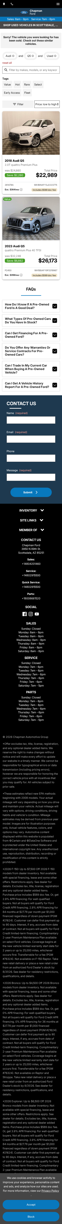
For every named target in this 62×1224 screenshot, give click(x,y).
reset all (7, 62)
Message (19, 470)
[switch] (58, 4)
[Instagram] (30, 614)
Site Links (28, 520)
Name (17, 413)
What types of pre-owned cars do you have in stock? (28, 320)
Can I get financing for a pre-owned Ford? (26, 334)
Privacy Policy (50, 1190)
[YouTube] (37, 614)
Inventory (28, 510)
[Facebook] (24, 614)
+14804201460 (31, 563)
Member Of (28, 530)
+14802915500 (31, 575)
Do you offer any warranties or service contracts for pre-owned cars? (27, 351)
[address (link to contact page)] (4, 4)
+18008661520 (31, 598)
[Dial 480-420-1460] (12, 4)
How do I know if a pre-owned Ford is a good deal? (27, 306)
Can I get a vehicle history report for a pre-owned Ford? (27, 385)
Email (17, 432)
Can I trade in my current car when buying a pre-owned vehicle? (26, 369)
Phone (10, 451)
